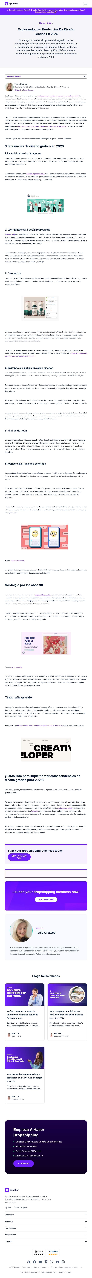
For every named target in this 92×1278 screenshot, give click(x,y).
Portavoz (34, 811)
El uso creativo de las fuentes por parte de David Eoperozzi (39, 726)
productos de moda (64, 808)
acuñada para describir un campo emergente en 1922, (58, 96)
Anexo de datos (65, 1272)
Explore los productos (44, 12)
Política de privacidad (48, 1272)
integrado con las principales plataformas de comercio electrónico (42, 126)
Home (42, 23)
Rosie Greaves (21, 84)
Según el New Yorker (43, 595)
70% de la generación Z (35, 174)
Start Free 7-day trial (19, 857)
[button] (85, 4)
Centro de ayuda (21, 1208)
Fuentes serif (10, 234)
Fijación (8, 1208)
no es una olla (16, 667)
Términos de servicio (29, 1272)
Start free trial (46, 899)
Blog (49, 23)
